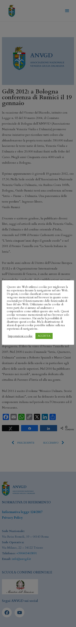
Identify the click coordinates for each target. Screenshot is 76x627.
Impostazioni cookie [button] (20, 336)
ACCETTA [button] (44, 336)
